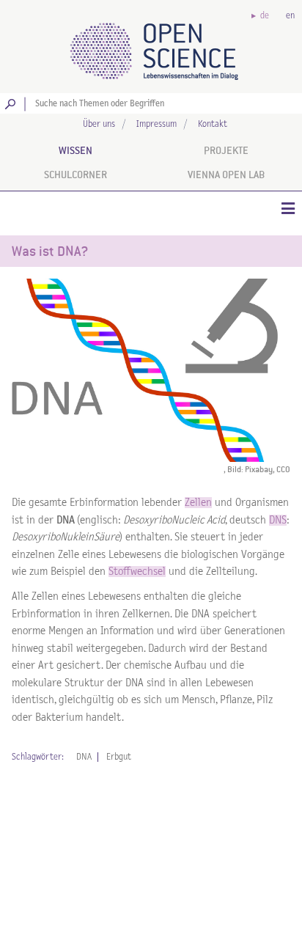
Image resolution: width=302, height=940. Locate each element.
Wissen (75, 150)
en (290, 16)
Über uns (99, 124)
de (264, 16)
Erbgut (118, 757)
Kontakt (212, 124)
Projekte (226, 150)
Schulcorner (75, 174)
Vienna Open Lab (226, 174)
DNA (84, 757)
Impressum (156, 124)
